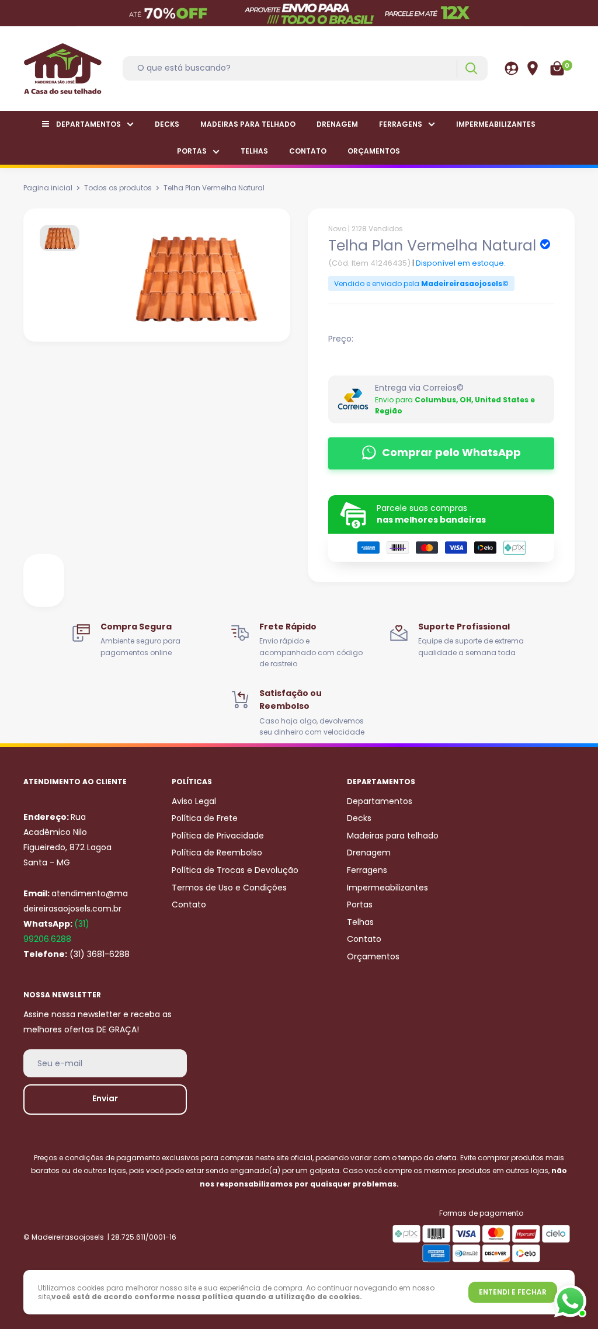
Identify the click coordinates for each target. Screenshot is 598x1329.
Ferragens (400, 124)
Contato (307, 151)
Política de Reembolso (217, 852)
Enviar (105, 1098)
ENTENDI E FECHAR (513, 1292)
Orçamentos (373, 151)
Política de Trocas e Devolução (235, 870)
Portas (192, 151)
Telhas (254, 151)
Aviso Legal (194, 801)
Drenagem (337, 124)
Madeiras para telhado (247, 124)
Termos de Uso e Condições (229, 887)
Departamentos (88, 124)
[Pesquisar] (471, 68)
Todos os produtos (118, 188)
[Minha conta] (511, 68)
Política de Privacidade (218, 835)
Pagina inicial (47, 188)
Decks (167, 124)
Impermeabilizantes (496, 124)
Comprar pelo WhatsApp (451, 452)
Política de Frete (205, 818)
